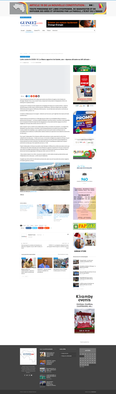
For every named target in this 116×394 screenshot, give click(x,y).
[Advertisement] (58, 42)
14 (83, 360)
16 (87, 360)
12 (94, 358)
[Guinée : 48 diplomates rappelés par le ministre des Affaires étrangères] (44, 209)
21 (83, 362)
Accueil (22, 30)
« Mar (80, 366)
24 (90, 362)
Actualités (28, 30)
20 (80, 362)
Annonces (54, 30)
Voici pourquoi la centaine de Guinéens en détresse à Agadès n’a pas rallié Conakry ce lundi (31, 247)
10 (90, 358)
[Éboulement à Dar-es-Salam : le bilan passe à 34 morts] (61, 263)
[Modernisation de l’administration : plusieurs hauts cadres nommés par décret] (28, 263)
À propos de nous (65, 353)
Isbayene (31, 225)
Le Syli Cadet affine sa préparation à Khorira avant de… (51, 376)
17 (90, 360)
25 (92, 362)
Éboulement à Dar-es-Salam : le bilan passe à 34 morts (51, 369)
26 (94, 362)
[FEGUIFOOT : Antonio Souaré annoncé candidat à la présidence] (45, 263)
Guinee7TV (37, 30)
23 (87, 362)
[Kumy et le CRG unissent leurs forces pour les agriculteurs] (76, 273)
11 (92, 358)
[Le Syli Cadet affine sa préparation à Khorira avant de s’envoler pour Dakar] (43, 376)
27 (80, 364)
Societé (27, 56)
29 (85, 364)
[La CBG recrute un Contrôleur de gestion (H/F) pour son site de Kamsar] (76, 285)
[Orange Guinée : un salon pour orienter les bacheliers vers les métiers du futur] (76, 262)
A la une (23, 258)
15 (85, 360)
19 (94, 360)
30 (87, 364)
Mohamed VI (41, 225)
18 (92, 360)
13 (80, 360)
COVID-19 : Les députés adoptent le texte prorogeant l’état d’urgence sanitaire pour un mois (58, 247)
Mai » (83, 366)
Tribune (49, 30)
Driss (28, 225)
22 (85, 362)
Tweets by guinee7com (84, 342)
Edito (43, 30)
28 (83, 364)
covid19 (24, 225)
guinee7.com (33, 191)
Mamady (36, 225)
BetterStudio (93, 391)
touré (45, 225)
